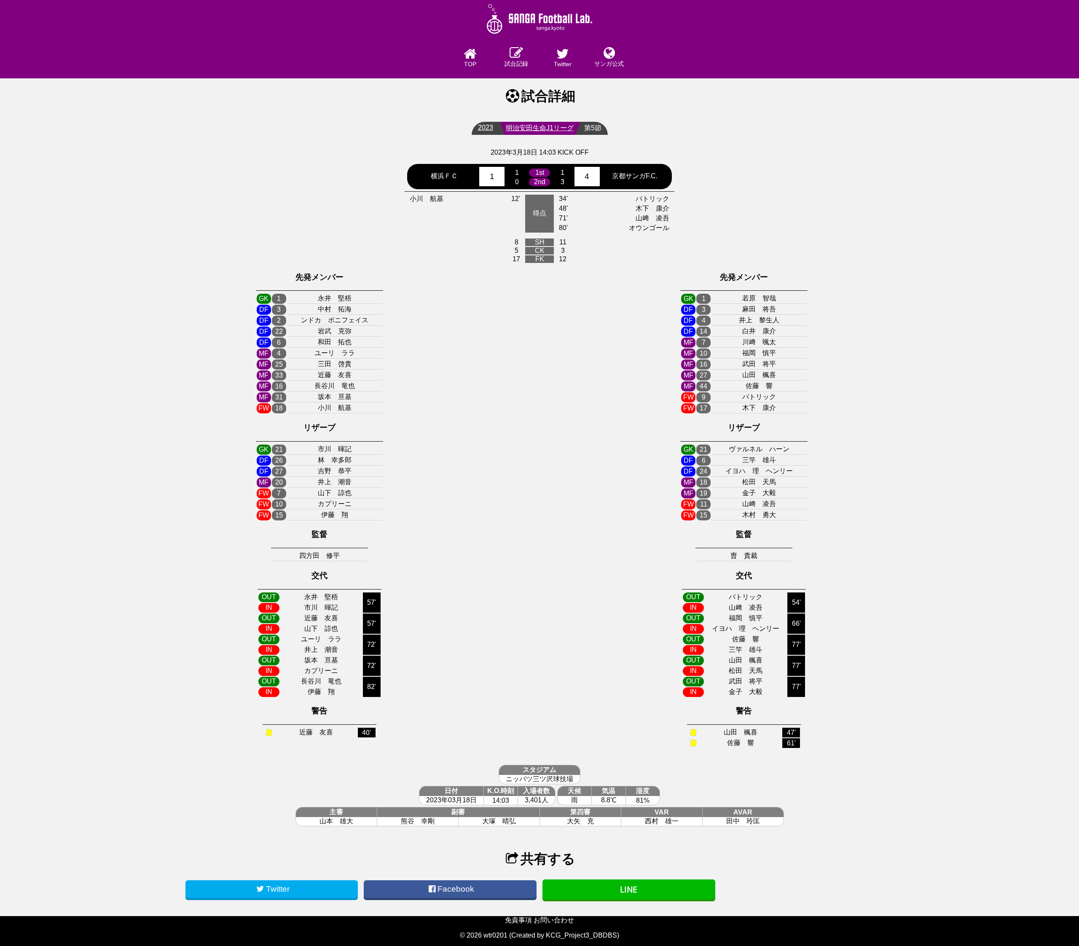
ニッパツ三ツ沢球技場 (539, 779)
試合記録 (516, 63)
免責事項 (518, 920)
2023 (485, 127)
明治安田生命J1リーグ (540, 127)
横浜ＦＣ (444, 176)
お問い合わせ (554, 920)
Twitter (563, 64)
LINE (628, 889)
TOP (470, 64)
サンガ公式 (609, 63)
